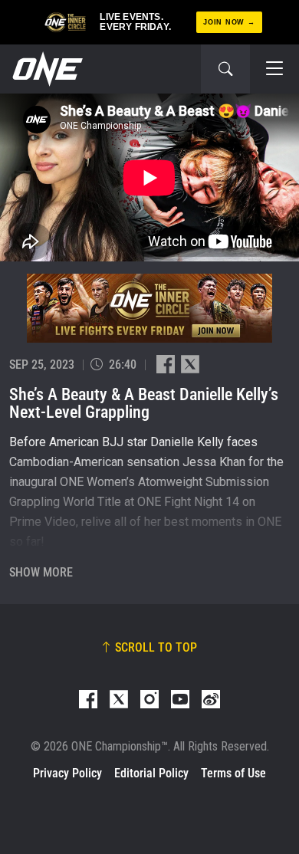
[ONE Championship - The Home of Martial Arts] (46, 69)
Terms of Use (233, 773)
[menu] (274, 69)
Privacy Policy (67, 773)
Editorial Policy (151, 773)
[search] (225, 69)
